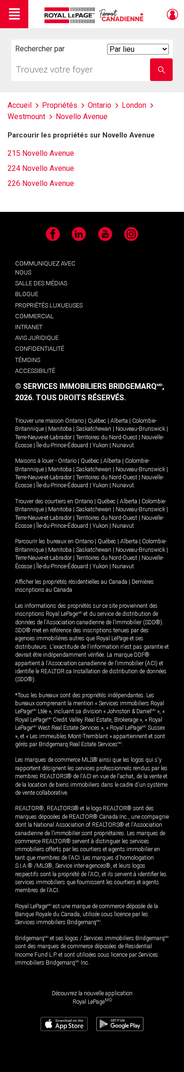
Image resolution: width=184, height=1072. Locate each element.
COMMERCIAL (34, 316)
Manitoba (60, 429)
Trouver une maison (39, 421)
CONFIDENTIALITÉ (39, 348)
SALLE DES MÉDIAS (41, 283)
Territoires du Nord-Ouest (106, 437)
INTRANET (28, 326)
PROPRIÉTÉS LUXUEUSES (49, 305)
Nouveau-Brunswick (140, 429)
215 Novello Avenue (41, 153)
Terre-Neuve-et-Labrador (43, 437)
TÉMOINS (27, 359)
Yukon (100, 445)
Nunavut (123, 445)
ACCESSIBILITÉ (35, 370)
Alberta (119, 421)
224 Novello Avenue (41, 168)
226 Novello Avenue (41, 183)
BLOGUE (26, 294)
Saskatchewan (93, 429)
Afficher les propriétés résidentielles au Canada (71, 582)
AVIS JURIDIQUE (37, 337)
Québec (97, 421)
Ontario (74, 421)
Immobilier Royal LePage (95, 15)
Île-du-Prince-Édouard (62, 445)
